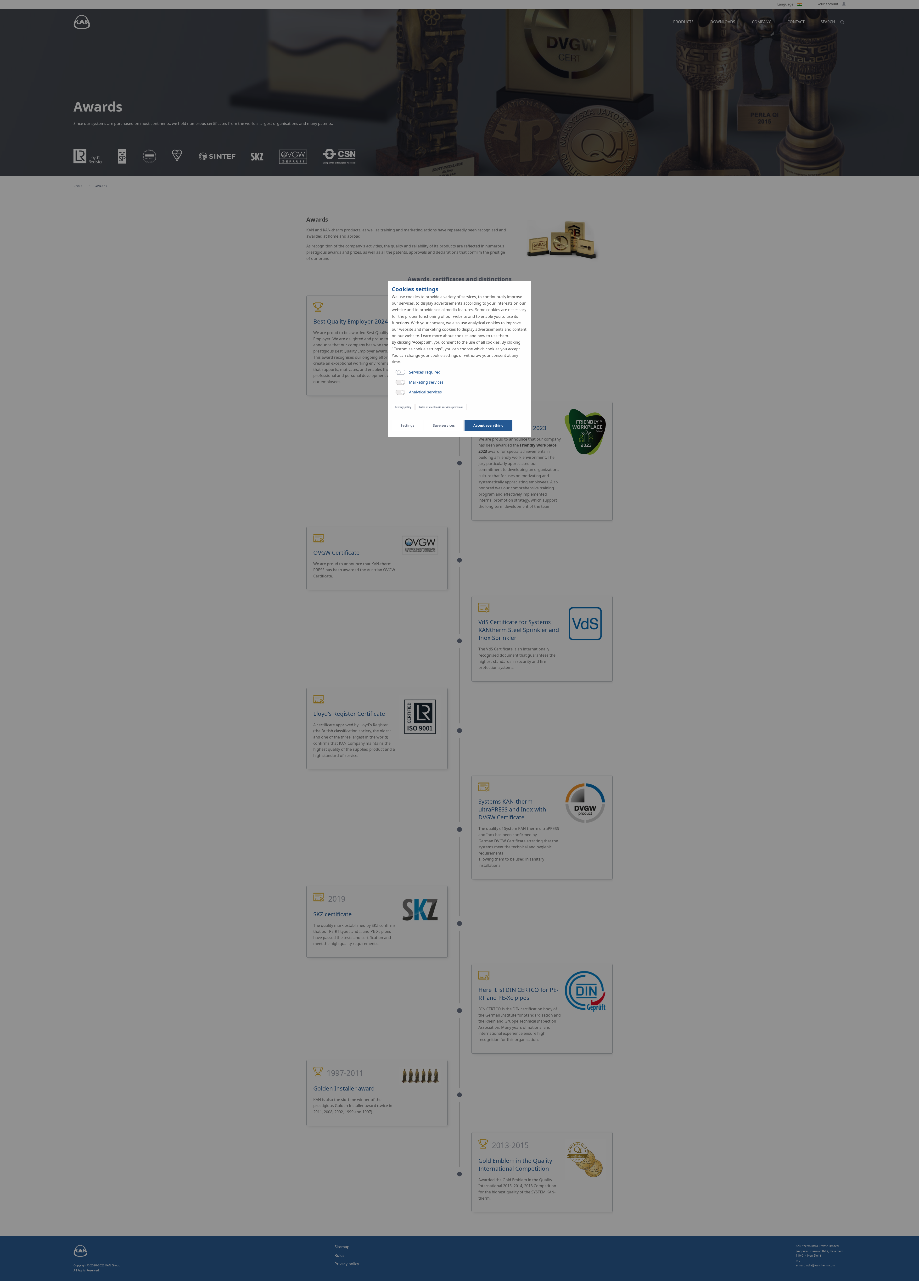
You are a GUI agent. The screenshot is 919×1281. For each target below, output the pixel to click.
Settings (407, 425)
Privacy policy (403, 407)
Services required (425, 372)
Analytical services (425, 392)
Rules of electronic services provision (441, 407)
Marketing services (426, 382)
